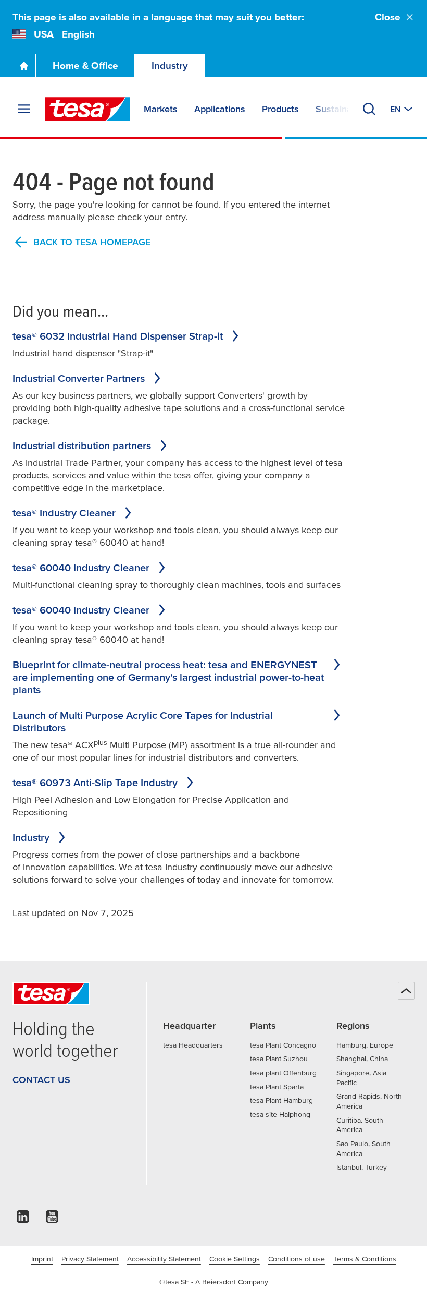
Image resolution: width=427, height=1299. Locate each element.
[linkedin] (22, 1219)
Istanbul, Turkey (361, 1167)
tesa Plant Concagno (283, 1045)
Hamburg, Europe (364, 1045)
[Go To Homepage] (23, 65)
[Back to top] (406, 991)
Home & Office (85, 65)
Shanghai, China (362, 1058)
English (78, 34)
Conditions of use (296, 1259)
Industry (170, 65)
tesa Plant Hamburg (281, 1100)
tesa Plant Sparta (277, 1086)
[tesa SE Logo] (87, 109)
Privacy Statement (90, 1259)
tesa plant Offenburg (283, 1072)
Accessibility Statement (164, 1259)
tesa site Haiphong (280, 1114)
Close (387, 16)
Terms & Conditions (364, 1259)
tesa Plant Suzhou (279, 1058)
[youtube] (52, 1219)
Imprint (42, 1259)
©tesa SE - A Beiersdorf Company (213, 1282)
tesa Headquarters (193, 1045)
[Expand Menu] (23, 109)
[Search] (369, 109)
